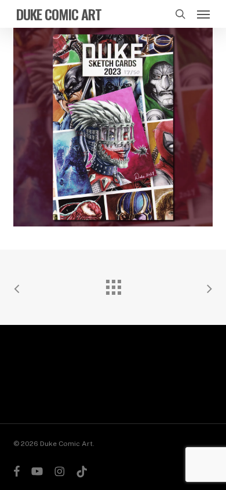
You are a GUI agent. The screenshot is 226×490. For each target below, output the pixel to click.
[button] (203, 14)
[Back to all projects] (113, 284)
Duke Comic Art (58, 14)
